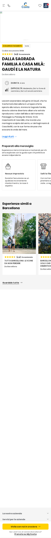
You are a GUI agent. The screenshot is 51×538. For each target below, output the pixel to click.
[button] (40, 5)
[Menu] (3, 5)
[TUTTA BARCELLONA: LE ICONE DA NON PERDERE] (19, 244)
